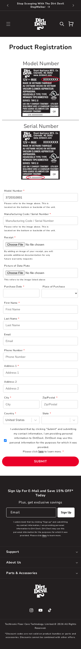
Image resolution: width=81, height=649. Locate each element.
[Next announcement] (73, 5)
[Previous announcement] (7, 5)
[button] (8, 24)
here (41, 451)
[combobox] (5, 420)
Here (44, 535)
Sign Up (66, 512)
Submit (40, 461)
